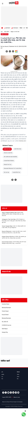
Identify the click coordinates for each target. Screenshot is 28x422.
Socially (15, 28)
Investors (20, 402)
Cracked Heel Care (16, 172)
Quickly (8, 28)
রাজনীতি (2, 374)
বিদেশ (27, 28)
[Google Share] (18, 52)
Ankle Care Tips (7, 149)
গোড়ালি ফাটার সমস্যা (17, 149)
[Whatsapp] (13, 51)
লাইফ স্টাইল (6, 32)
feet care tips (6, 172)
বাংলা (12, 397)
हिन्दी (7, 397)
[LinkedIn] (13, 392)
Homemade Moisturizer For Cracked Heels (12, 168)
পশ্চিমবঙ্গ (21, 28)
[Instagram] (11, 392)
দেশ (24, 28)
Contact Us (15, 402)
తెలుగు (15, 397)
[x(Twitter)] (10, 51)
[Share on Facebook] (12, 180)
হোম (1, 32)
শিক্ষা (2, 379)
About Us (4, 402)
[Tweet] (16, 180)
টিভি (17, 379)
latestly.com (22, 141)
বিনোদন (18, 372)
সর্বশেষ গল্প (4, 208)
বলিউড (18, 374)
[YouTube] (8, 392)
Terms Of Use (10, 402)
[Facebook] (7, 51)
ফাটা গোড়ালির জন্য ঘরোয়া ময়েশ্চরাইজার (10, 157)
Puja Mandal (5, 47)
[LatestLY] (13, 4)
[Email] (18, 392)
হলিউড (18, 377)
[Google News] (16, 392)
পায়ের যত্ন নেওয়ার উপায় (8, 153)
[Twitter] (6, 392)
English (3, 397)
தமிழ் (19, 397)
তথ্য (2, 377)
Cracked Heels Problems (9, 161)
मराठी (10, 397)
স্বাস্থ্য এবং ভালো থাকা (15, 32)
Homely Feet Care (7, 164)
